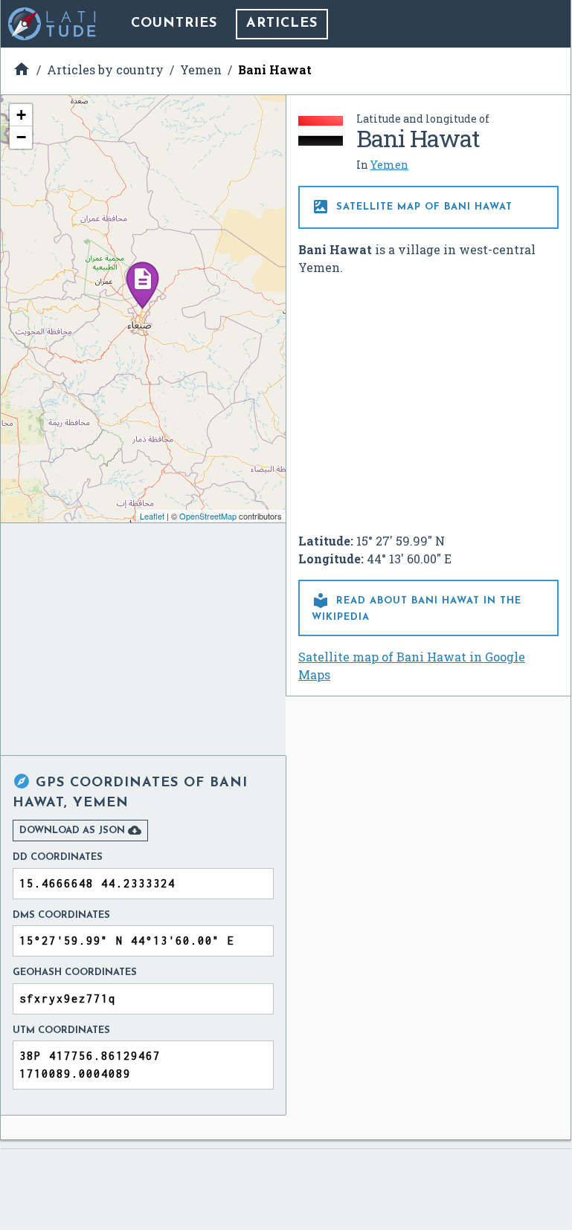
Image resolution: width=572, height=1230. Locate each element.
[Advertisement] (428, 398)
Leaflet (152, 516)
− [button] (21, 137)
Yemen (389, 165)
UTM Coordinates (61, 1030)
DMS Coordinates (61, 915)
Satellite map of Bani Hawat (412, 207)
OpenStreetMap (208, 516)
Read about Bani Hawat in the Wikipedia (416, 607)
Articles (282, 23)
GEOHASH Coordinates (75, 972)
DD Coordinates (58, 857)
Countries (174, 23)
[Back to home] (53, 24)
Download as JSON (80, 830)
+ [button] (21, 115)
